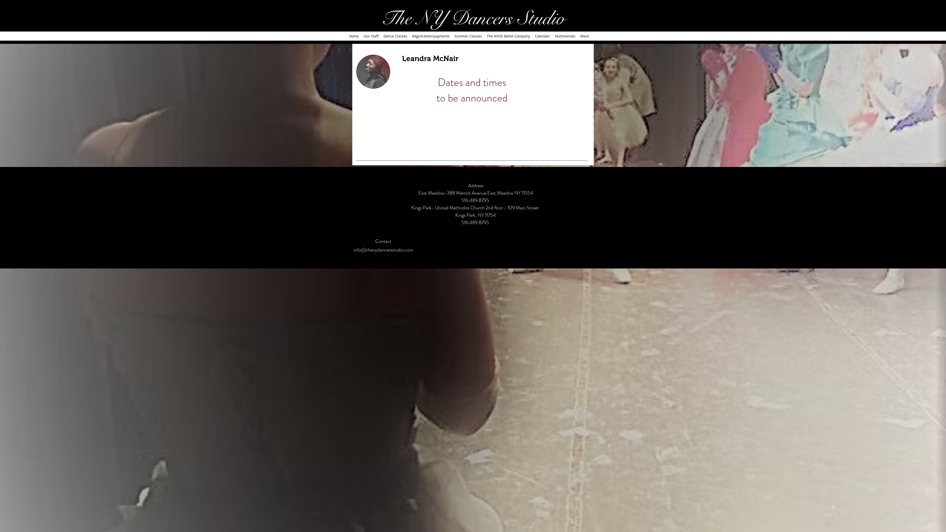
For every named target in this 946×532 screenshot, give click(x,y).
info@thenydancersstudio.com (383, 249)
